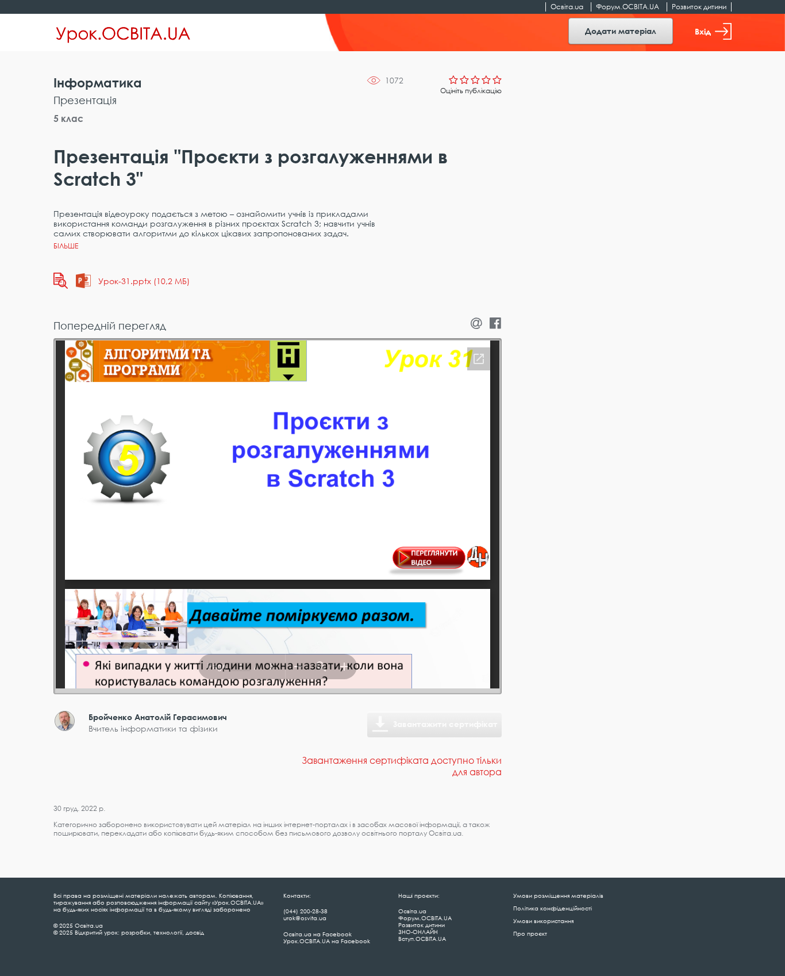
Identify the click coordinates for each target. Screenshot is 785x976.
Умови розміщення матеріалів (558, 895)
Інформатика (97, 82)
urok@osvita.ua (304, 917)
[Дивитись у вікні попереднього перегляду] (60, 281)
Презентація (85, 100)
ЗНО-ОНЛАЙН (418, 931)
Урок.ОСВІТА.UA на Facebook (326, 940)
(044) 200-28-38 (305, 911)
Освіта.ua (567, 6)
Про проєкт (530, 933)
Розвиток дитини (699, 6)
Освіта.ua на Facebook (317, 934)
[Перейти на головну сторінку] (123, 32)
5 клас (68, 118)
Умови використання (543, 920)
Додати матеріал (620, 31)
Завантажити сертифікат (445, 724)
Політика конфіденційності (552, 908)
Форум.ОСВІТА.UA (627, 6)
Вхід (703, 31)
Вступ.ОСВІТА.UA (422, 938)
